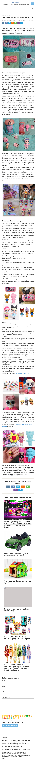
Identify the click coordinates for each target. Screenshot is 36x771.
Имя (3, 681)
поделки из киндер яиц (22, 373)
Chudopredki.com (15, 2)
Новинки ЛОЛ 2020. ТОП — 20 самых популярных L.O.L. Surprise (17, 638)
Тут (3, 178)
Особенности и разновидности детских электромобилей (16, 554)
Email (4, 686)
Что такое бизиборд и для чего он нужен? (17, 582)
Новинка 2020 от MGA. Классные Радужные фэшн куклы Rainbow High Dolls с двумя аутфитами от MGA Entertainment (16, 667)
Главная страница (6, 15)
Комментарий (6, 697)
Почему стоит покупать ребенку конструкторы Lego (16, 610)
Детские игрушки (21, 20)
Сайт (3, 692)
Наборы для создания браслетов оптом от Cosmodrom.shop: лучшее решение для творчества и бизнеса (17, 524)
